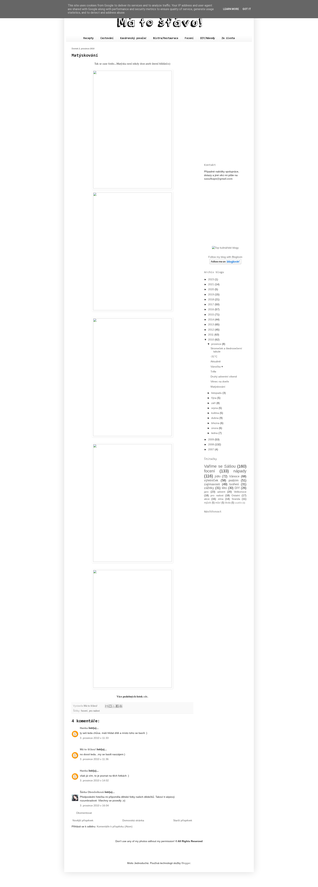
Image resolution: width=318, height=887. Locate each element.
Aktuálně (216, 361)
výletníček (211, 480)
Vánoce (234, 476)
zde (145, 696)
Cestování (107, 38)
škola (228, 502)
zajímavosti (212, 484)
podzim (234, 480)
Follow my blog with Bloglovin (225, 256)
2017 (211, 304)
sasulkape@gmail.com (218, 178)
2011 (211, 334)
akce (207, 498)
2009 (211, 439)
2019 (211, 294)
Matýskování (218, 386)
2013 (211, 324)
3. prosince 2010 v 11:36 (94, 759)
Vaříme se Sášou (220, 466)
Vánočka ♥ (217, 366)
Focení (189, 38)
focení (84, 711)
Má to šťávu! (88, 749)
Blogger (185, 863)
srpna (215, 408)
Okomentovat (84, 812)
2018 (211, 299)
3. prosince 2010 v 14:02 (94, 780)
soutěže (238, 503)
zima (220, 498)
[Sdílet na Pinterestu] (121, 706)
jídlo (217, 476)
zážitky (209, 488)
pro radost (94, 711)
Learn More (231, 9)
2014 (211, 319)
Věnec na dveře (220, 381)
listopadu (216, 392)
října (214, 397)
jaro (206, 491)
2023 (211, 279)
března (215, 423)
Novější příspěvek (83, 820)
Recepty (88, 38)
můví (218, 502)
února (215, 428)
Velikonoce (240, 491)
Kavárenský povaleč (133, 38)
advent (221, 491)
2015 (211, 314)
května (215, 412)
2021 (211, 284)
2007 (211, 449)
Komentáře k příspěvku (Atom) (114, 826)
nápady (239, 471)
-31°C (214, 356)
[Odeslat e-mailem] (107, 706)
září (213, 403)
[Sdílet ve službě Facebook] (117, 706)
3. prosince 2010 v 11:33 (94, 737)
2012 (211, 329)
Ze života (228, 38)
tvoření (234, 484)
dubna (215, 417)
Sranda (236, 498)
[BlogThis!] (110, 706)
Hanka (84, 728)
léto (224, 488)
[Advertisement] (225, 102)
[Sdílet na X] (114, 706)
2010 (211, 339)
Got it (247, 9)
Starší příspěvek (182, 820)
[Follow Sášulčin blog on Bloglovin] (225, 263)
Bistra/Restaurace (165, 38)
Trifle (213, 371)
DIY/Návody (207, 38)
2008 (211, 444)
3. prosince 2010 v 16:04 (94, 805)
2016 (211, 309)
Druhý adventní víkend (224, 376)
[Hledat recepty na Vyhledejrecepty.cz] (225, 247)
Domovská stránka (133, 820)
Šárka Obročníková (92, 792)
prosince (216, 343)
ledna (214, 433)
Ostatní (236, 495)
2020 (211, 289)
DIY (237, 488)
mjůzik (207, 502)
